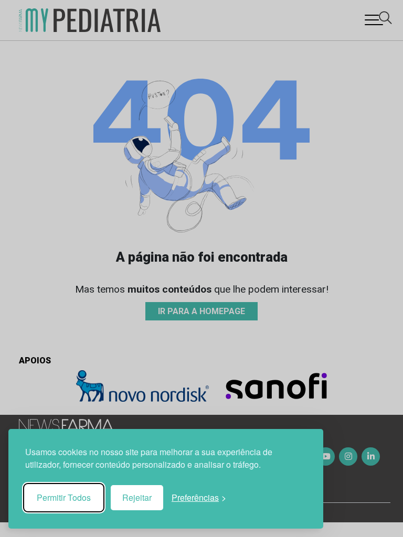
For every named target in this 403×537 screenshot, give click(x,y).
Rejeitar (137, 497)
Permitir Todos (64, 497)
